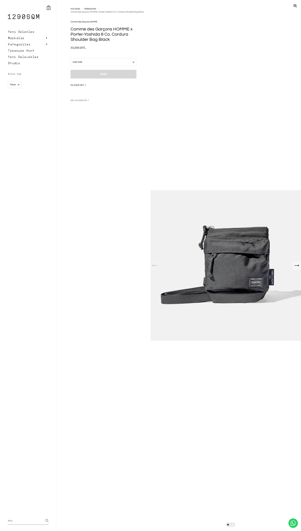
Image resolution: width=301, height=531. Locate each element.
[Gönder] (47, 520)
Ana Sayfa (75, 9)
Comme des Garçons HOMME (84, 22)
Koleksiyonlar (90, 9)
